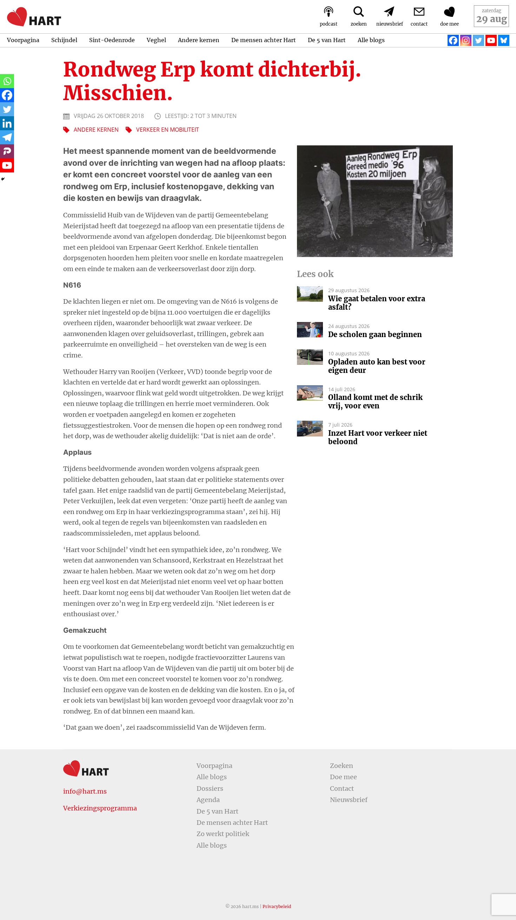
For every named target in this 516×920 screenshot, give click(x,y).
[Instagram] (465, 40)
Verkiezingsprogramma (100, 808)
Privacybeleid (277, 906)
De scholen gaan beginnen (375, 334)
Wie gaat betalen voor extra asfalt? (376, 303)
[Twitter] (478, 40)
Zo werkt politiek (223, 834)
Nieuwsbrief (349, 800)
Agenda (208, 800)
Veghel (156, 40)
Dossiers (210, 788)
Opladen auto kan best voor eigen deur (376, 366)
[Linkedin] (7, 123)
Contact (342, 788)
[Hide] (3, 179)
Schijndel (64, 40)
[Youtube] (491, 40)
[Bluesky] (503, 40)
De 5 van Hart (327, 40)
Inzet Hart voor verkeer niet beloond (377, 437)
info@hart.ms (85, 791)
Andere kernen (198, 40)
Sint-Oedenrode (112, 40)
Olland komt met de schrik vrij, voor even (375, 401)
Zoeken (341, 766)
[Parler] (7, 151)
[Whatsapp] (7, 81)
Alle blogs (371, 40)
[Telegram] (7, 137)
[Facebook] (453, 40)
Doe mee (343, 777)
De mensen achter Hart (263, 40)
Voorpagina (23, 40)
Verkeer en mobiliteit (167, 129)
